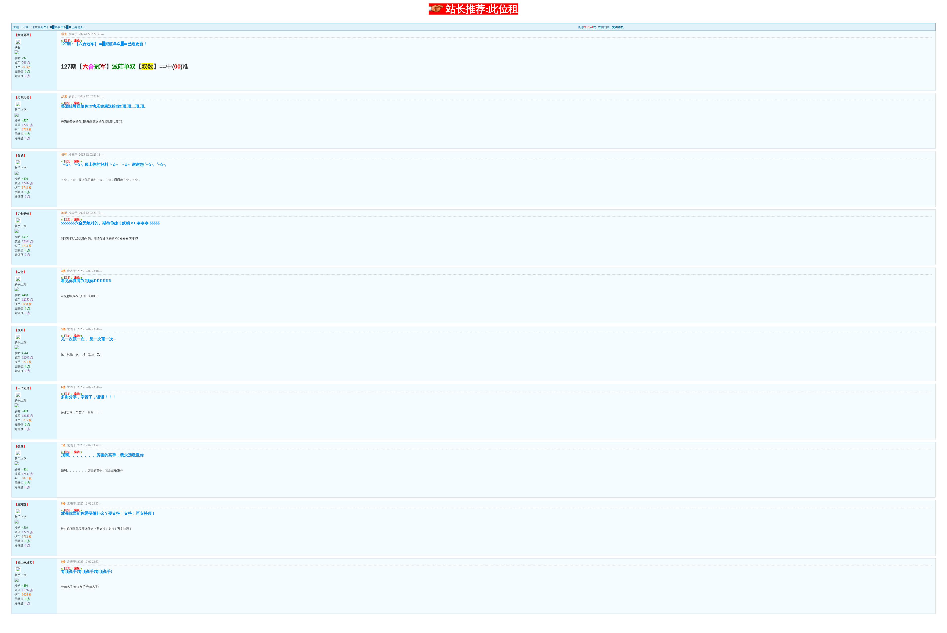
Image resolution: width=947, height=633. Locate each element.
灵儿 (20, 330)
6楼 (63, 387)
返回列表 (604, 27)
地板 (64, 213)
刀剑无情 (23, 97)
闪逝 (20, 272)
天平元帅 (23, 388)
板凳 (64, 154)
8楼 (63, 503)
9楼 (63, 561)
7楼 (63, 445)
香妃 (20, 155)
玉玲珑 (22, 504)
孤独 (20, 446)
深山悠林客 (25, 562)
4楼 (63, 271)
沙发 (64, 96)
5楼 (63, 329)
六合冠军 (23, 35)
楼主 (64, 34)
